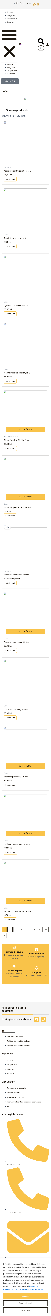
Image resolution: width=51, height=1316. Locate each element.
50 (40, 929)
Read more (10, 448)
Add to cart (10, 179)
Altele (25, 101)
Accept (25, 1296)
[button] (9, 44)
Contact (11, 22)
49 (33, 929)
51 (46, 929)
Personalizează (25, 1303)
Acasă (10, 12)
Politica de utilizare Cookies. (32, 1289)
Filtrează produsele (17, 110)
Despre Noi (12, 18)
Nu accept (25, 1310)
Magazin (11, 15)
